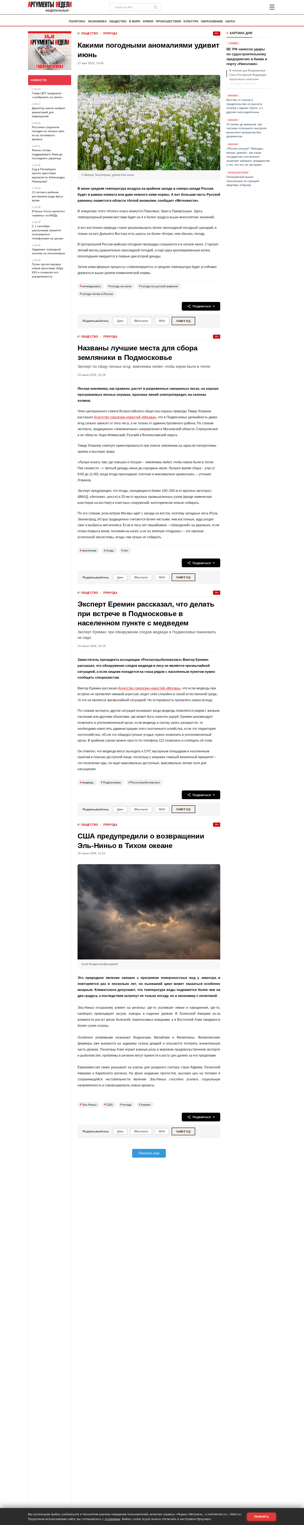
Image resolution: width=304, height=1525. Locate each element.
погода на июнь (120, 286)
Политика (77, 21)
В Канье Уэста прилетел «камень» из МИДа (48, 213)
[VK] (261, 7)
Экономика (97, 21)
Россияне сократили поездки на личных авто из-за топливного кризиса (48, 133)
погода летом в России (96, 293)
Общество (118, 21)
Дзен (120, 320)
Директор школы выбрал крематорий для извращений (48, 112)
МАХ (162, 320)
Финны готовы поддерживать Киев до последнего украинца (47, 154)
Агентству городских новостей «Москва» (125, 417)
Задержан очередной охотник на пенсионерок (48, 251)
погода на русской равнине (158, 286)
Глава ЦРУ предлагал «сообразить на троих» (47, 95)
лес (124, 550)
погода (126, 1104)
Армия (148, 21)
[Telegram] (250, 7)
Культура (190, 21)
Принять (261, 1516)
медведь (86, 782)
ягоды (109, 550)
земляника (88, 550)
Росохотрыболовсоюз (144, 782)
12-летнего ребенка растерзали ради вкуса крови (47, 196)
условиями (112, 1519)
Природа (110, 33)
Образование (212, 21)
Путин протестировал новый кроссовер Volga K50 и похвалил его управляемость (47, 270)
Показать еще (149, 1153)
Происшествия (168, 21)
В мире (134, 21)
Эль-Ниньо (88, 1104)
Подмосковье (111, 782)
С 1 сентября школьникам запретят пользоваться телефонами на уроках (47, 232)
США (108, 1104)
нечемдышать (90, 286)
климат (145, 1104)
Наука (230, 21)
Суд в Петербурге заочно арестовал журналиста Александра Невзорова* (48, 175)
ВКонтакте (141, 320)
